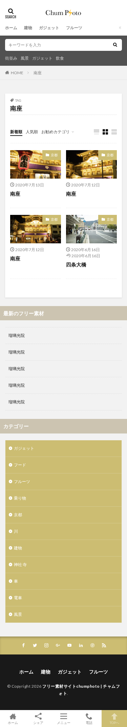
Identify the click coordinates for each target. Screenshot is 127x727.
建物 (28, 27)
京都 (54, 155)
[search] (115, 45)
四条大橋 (76, 264)
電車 (18, 597)
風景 (25, 58)
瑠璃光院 (16, 335)
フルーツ (74, 27)
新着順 (16, 131)
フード (20, 464)
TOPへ (114, 722)
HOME (17, 72)
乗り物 (20, 498)
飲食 (60, 58)
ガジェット (49, 27)
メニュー (63, 722)
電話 (89, 722)
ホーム (11, 27)
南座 (38, 72)
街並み (11, 58)
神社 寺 (20, 564)
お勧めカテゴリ (55, 131)
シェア (38, 723)
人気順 (32, 131)
